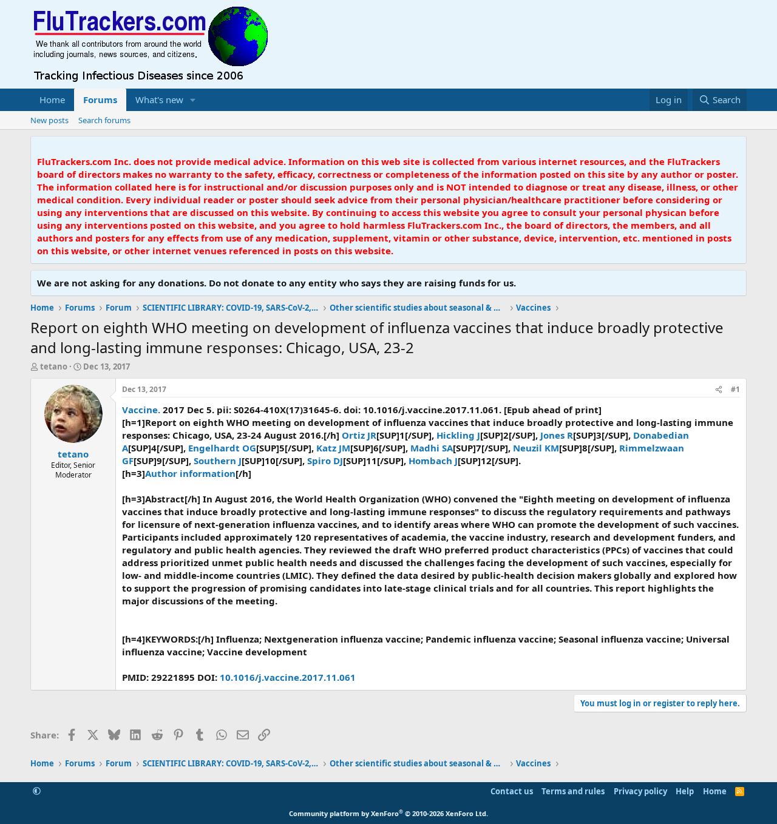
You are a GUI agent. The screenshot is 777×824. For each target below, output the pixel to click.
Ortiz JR (359, 435)
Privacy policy (640, 791)
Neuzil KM (536, 448)
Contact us (511, 791)
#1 (735, 389)
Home (52, 99)
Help (685, 791)
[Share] (719, 390)
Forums (100, 99)
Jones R (556, 435)
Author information (190, 473)
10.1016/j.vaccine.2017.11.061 (288, 677)
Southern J (218, 460)
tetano (53, 366)
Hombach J (433, 460)
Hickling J (458, 435)
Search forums (104, 120)
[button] (193, 100)
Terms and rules (573, 791)
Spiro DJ (325, 460)
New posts (49, 120)
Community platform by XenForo (388, 813)
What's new (159, 99)
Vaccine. (141, 410)
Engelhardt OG (222, 448)
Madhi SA (431, 448)
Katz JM (333, 448)
